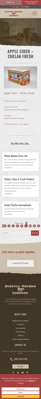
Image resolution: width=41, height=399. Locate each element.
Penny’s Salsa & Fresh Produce (19, 179)
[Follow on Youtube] (22, 372)
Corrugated (7, 115)
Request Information (20, 321)
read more (8, 168)
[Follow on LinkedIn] (18, 372)
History (20, 335)
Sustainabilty (20, 328)
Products (20, 324)
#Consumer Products (11, 124)
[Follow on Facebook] (13, 372)
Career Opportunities (20, 339)
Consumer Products (10, 107)
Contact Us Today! (20, 263)
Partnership (20, 332)
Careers (26, 7)
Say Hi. (20, 366)
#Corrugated (24, 124)
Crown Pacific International (17, 205)
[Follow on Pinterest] (27, 372)
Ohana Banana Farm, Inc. (16, 156)
